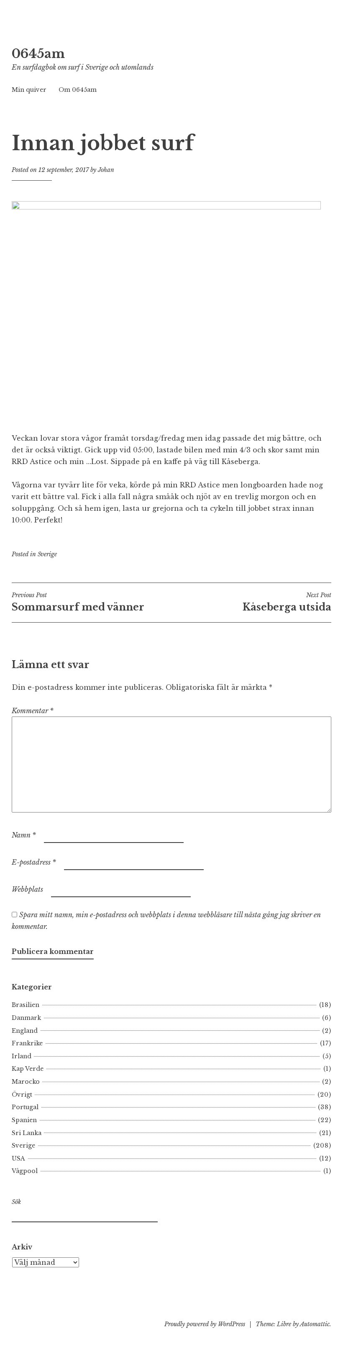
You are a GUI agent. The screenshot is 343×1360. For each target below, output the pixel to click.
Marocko (26, 1081)
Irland (21, 1056)
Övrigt (22, 1094)
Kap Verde (28, 1068)
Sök (16, 1202)
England (25, 1031)
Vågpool (25, 1171)
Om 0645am (78, 89)
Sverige (47, 554)
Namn (24, 835)
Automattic (315, 1324)
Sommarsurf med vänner (78, 602)
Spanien (24, 1120)
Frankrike (27, 1043)
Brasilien (25, 1005)
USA (18, 1158)
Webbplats (27, 889)
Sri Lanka (26, 1133)
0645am (38, 53)
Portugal (25, 1107)
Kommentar (33, 710)
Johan (106, 170)
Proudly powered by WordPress (204, 1324)
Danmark (26, 1018)
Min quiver (29, 89)
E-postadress (34, 862)
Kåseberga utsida (287, 602)
